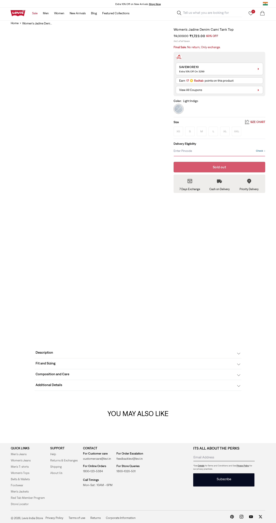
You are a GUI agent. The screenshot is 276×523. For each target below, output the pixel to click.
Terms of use (77, 518)
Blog (94, 13)
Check (259, 150)
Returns (95, 518)
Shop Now (155, 4)
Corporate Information (121, 518)
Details (201, 465)
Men (46, 13)
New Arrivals (78, 13)
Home (15, 23)
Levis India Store (32, 518)
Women (59, 13)
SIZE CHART (257, 122)
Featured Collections (115, 13)
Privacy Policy (243, 465)
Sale (35, 13)
